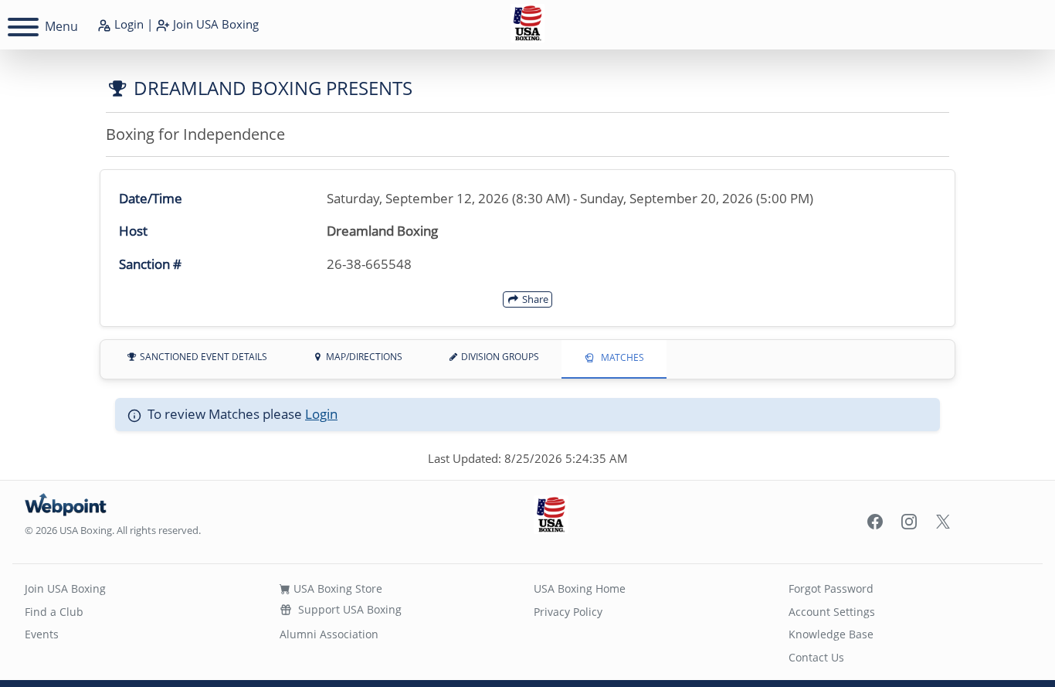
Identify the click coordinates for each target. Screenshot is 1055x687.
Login (127, 24)
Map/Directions (363, 356)
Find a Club (54, 611)
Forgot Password (831, 588)
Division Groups (499, 356)
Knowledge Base (831, 634)
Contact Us (816, 657)
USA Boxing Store (336, 588)
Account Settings (832, 611)
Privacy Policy (568, 611)
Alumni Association (329, 634)
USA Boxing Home (580, 588)
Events (42, 634)
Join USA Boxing (65, 588)
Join (214, 24)
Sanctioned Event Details (202, 356)
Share (534, 299)
